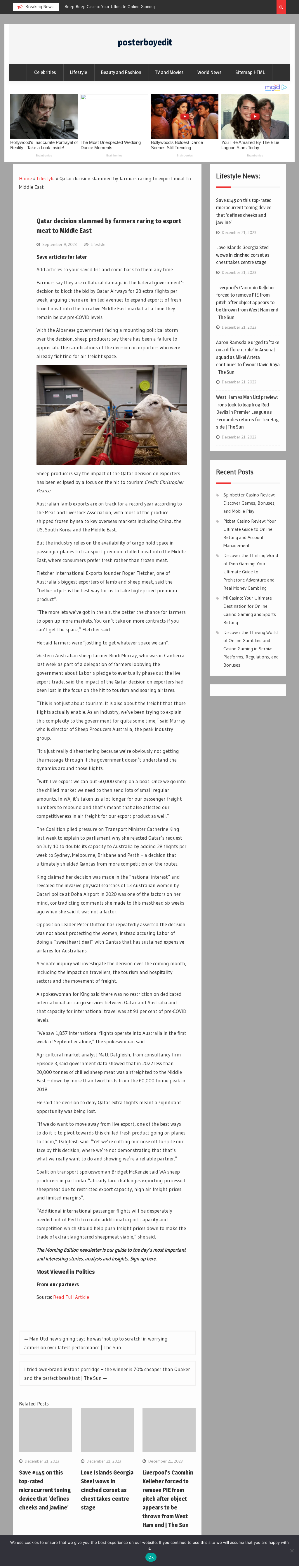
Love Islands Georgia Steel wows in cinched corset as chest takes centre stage (107, 1490)
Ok (151, 1557)
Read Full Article (71, 1297)
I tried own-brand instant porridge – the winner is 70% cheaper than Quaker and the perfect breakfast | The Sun (107, 1373)
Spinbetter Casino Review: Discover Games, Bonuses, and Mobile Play (249, 503)
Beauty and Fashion (121, 72)
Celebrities (45, 72)
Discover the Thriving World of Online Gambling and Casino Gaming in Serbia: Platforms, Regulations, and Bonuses (251, 648)
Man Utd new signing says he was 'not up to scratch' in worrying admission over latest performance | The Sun (96, 1343)
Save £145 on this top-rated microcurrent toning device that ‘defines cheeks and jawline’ (45, 1490)
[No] (292, 1550)
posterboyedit (145, 42)
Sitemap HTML (250, 72)
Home (25, 178)
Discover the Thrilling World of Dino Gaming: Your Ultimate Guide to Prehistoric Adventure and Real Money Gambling (250, 571)
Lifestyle (78, 72)
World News (209, 72)
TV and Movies (169, 72)
